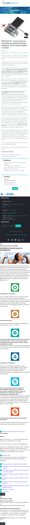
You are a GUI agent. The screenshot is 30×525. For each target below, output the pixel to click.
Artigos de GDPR (6, 455)
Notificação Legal (22, 234)
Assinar (18, 225)
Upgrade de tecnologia (23, 52)
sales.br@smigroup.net (11, 213)
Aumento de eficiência (12, 52)
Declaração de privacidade (11, 234)
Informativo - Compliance (8, 489)
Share (4, 194)
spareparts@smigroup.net (10, 184)
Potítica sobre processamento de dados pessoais (13, 431)
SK (6, 51)
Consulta (15, 188)
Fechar (2, 494)
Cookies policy (5, 491)
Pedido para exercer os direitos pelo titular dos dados (14, 464)
